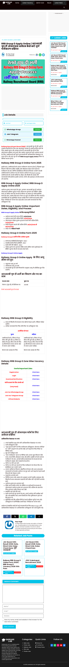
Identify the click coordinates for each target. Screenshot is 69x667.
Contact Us (40, 645)
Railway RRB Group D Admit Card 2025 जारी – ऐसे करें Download (58, 92)
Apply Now (64, 51)
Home (17, 3)
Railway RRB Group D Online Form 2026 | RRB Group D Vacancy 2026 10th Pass (12, 564)
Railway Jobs (27, 647)
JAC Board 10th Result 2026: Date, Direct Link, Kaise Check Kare (33, 545)
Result (49, 3)
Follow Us (37, 140)
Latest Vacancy (27, 3)
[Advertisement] (23, 24)
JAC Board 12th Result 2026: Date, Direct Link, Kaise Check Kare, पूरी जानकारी (10, 546)
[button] (64, 7)
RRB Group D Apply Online (10, 212)
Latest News (59, 3)
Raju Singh (11, 54)
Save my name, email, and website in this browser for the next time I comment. (23, 621)
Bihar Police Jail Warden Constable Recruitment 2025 (57, 102)
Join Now (37, 129)
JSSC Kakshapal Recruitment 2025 (33, 561)
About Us (39, 643)
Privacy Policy (41, 647)
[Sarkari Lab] (7, 3)
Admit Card (40, 3)
